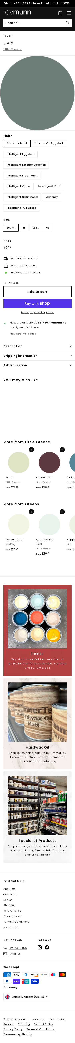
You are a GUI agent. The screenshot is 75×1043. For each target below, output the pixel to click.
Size (6, 220)
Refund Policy (12, 910)
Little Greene (12, 49)
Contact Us (10, 894)
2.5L (36, 228)
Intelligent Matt (49, 186)
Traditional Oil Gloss (21, 208)
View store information (23, 333)
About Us (9, 889)
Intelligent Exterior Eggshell (26, 165)
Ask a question (15, 365)
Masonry (51, 197)
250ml (10, 228)
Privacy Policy (12, 916)
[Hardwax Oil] (37, 712)
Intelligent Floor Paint (22, 175)
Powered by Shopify (17, 1034)
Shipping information (20, 356)
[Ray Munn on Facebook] (47, 947)
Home (6, 35)
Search (8, 900)
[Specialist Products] (37, 805)
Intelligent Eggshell (20, 154)
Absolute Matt (16, 143)
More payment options (37, 312)
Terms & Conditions (16, 921)
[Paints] (37, 618)
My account (11, 927)
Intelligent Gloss (18, 186)
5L (47, 228)
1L (24, 228)
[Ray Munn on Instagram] (40, 947)
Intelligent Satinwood (22, 197)
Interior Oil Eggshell (49, 143)
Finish (8, 136)
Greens (32, 504)
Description (12, 346)
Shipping (9, 905)
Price (7, 241)
